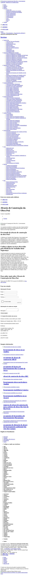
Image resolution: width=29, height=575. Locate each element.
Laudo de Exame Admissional (13, 111)
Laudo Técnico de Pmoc (11, 123)
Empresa (5, 6)
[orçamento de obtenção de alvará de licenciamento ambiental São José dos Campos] (15, 422)
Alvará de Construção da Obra (13, 134)
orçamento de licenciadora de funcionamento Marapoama (14, 417)
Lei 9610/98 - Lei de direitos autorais (12, 548)
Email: (2, 294)
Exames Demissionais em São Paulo (14, 109)
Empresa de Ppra (10, 184)
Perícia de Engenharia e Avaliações (14, 171)
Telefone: (3, 297)
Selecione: (5, 436)
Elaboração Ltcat (10, 148)
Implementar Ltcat (10, 153)
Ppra (7, 21)
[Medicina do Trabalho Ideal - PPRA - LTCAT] (14, 2)
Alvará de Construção (11, 133)
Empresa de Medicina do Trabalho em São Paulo (17, 55)
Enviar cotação (4, 313)
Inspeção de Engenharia (11, 166)
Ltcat (7, 18)
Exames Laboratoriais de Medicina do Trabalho (16, 61)
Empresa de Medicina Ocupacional (14, 59)
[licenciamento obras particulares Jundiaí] (12, 379)
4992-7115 (5, 24)
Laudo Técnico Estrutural (12, 126)
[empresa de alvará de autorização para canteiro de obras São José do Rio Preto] (15, 402)
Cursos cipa (8, 9)
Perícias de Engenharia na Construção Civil (15, 176)
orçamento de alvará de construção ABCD (11, 358)
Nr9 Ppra (8, 188)
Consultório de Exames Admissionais (14, 85)
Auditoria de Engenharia (11, 165)
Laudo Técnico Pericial (11, 129)
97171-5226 (5, 29)
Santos (4, 441)
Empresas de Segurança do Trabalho (11, 65)
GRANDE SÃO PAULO (9, 439)
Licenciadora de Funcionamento (13, 138)
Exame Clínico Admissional (12, 87)
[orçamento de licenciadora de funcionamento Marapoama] (15, 412)
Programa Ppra (9, 194)
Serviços (5, 8)
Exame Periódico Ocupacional (13, 91)
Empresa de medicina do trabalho (13, 11)
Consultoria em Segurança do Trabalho (15, 67)
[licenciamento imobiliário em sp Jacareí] (12, 392)
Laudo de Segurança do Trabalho (13, 79)
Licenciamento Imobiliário (12, 143)
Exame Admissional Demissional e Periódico (16, 102)
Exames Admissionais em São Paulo (14, 94)
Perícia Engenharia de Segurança (13, 174)
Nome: (2, 291)
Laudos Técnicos (7, 112)
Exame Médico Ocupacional (12, 90)
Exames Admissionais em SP (12, 95)
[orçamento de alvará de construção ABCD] (13, 354)
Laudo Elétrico (9, 114)
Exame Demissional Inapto (12, 106)
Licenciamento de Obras (11, 140)
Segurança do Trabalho (11, 80)
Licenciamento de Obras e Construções (15, 141)
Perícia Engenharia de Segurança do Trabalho (16, 175)
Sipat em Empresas (10, 46)
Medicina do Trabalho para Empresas (14, 62)
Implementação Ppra (10, 186)
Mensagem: (3, 310)
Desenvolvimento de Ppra (12, 181)
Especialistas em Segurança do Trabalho (15, 76)
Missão (5, 7)
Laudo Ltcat (9, 154)
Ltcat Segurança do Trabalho (12, 163)
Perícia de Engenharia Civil (12, 170)
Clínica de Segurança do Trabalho (13, 66)
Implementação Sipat (10, 44)
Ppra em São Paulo (10, 189)
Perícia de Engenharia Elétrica (13, 173)
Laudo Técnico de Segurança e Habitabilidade (16, 125)
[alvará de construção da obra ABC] (11, 373)
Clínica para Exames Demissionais (14, 99)
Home (4, 4)
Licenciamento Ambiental (12, 139)
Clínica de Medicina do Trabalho (13, 54)
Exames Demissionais (8, 96)
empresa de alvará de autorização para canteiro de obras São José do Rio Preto (15, 407)
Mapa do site (6, 563)
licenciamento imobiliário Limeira (15, 390)
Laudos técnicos (9, 16)
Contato (5, 22)
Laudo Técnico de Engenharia (13, 121)
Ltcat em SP (9, 159)
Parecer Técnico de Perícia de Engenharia (15, 168)
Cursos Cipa (6, 40)
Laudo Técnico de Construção (13, 120)
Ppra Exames (9, 191)
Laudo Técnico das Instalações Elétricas (15, 116)
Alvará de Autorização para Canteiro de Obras (16, 131)
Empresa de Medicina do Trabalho (11, 52)
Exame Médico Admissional (12, 89)
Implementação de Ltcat (11, 151)
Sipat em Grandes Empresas (12, 47)
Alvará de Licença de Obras (12, 135)
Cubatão (5, 438)
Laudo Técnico (9, 115)
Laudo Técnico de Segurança (12, 124)
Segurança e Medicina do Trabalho (14, 81)
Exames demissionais (11, 14)
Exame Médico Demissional (12, 107)
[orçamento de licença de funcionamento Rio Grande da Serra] (15, 363)
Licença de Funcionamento (12, 136)
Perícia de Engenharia (11, 169)
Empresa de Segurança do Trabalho (14, 69)
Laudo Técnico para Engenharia (13, 128)
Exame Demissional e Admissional (14, 105)
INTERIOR (6, 440)
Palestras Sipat (9, 45)
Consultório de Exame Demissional (14, 100)
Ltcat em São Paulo (10, 158)
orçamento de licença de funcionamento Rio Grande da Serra (14, 368)
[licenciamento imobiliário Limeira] (11, 387)
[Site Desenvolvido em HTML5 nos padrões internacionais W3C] (14, 573)
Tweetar (5, 218)
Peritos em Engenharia (11, 179)
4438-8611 (5, 27)
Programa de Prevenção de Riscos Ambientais (16, 193)
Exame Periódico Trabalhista (12, 92)
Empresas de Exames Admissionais (14, 86)
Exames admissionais (11, 13)
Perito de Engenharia (10, 178)
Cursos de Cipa (9, 42)
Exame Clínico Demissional (12, 104)
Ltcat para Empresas (10, 160)
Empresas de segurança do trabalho (14, 12)
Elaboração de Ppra (10, 183)
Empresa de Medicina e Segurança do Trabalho (16, 57)
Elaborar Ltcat (9, 149)
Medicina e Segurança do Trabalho (14, 64)
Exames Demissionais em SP (12, 110)
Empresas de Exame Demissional (13, 101)
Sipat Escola (9, 49)
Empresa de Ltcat (10, 150)
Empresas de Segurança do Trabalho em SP (16, 75)
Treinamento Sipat (10, 51)
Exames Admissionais (8, 82)
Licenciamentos (9, 17)
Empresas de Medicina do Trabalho (14, 60)
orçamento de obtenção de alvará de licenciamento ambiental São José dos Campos (15, 427)
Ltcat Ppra (8, 161)
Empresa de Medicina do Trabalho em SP (15, 56)
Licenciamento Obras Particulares (13, 144)
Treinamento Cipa (10, 50)
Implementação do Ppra (11, 185)
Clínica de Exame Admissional (13, 84)
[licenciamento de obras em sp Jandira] (12, 346)
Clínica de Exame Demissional (13, 97)
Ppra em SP (8, 190)
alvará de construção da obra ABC (15, 376)
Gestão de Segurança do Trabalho (13, 77)
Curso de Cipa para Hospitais (12, 41)
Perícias (8, 19)
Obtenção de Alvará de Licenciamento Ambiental (17, 145)
